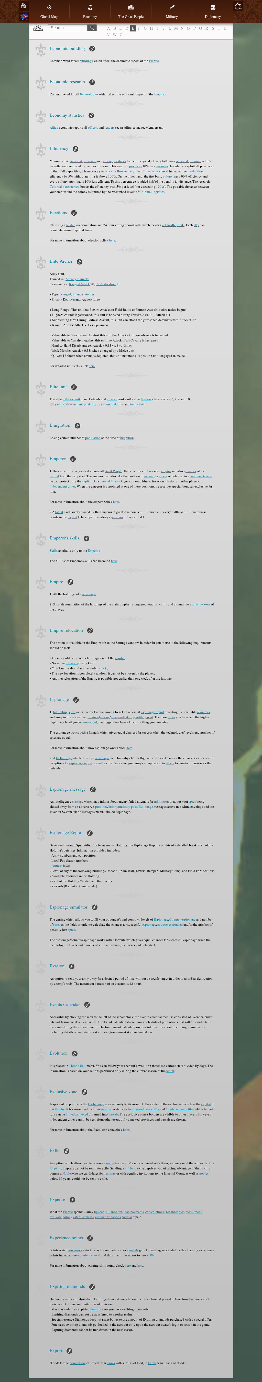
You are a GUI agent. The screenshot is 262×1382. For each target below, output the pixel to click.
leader (70, 225)
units (60, 404)
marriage (110, 1173)
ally (196, 225)
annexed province (188, 161)
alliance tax (114, 1211)
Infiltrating (60, 712)
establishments (83, 1216)
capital (54, 476)
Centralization (106, 284)
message (77, 801)
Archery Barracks (77, 279)
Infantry (78, 294)
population (93, 437)
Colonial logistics (151, 191)
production (195, 171)
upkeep (99, 1211)
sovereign (89, 594)
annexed (82, 1114)
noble (110, 1163)
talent (59, 512)
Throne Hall (77, 1065)
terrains (106, 1109)
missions (72, 663)
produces (120, 161)
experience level (89, 1255)
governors (75, 1250)
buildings (86, 60)
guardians (103, 404)
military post (144, 717)
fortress (127, 1216)
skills (151, 1255)
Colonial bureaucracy (65, 186)
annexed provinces (83, 161)
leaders (109, 127)
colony (108, 161)
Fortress (146, 399)
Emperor (93, 550)
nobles (204, 1173)
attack (163, 476)
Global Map (49, 16)
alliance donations (108, 1216)
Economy (90, 16)
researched (89, 722)
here (112, 240)
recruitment (194, 1211)
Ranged (65, 294)
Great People (113, 471)
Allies (54, 127)
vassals (113, 1114)
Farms (111, 1363)
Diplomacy (213, 16)
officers (93, 127)
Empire (154, 60)
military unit (71, 399)
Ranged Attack (79, 284)
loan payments (134, 1211)
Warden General (201, 476)
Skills (54, 550)
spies (72, 712)
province (93, 717)
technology (64, 758)
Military (172, 16)
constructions (154, 1211)
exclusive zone (200, 604)
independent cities (62, 486)
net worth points (173, 225)
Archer (89, 294)
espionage (149, 924)
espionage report (152, 712)
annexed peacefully (145, 1109)
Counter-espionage (182, 919)
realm (170, 1070)
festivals (55, 1216)
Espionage (145, 806)
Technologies (89, 94)
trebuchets (137, 404)
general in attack (111, 481)
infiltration (161, 801)
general (149, 476)
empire (166, 471)
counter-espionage (170, 924)
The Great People (131, 16)
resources (162, 166)
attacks (112, 399)
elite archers (74, 404)
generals (132, 1250)
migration (127, 437)
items (94, 1309)
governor (190, 471)
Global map (96, 1104)
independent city (122, 717)
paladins (118, 404)
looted (70, 1114)
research (110, 171)
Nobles (67, 1173)
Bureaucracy (125, 171)
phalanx (89, 404)
